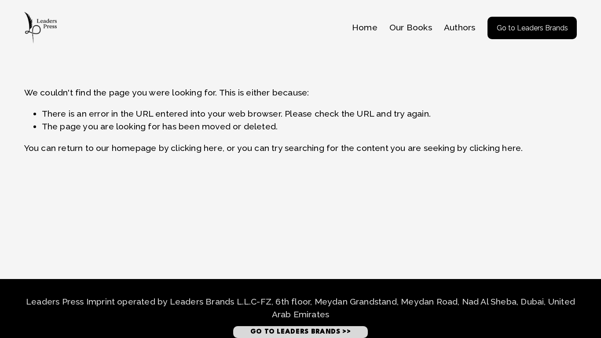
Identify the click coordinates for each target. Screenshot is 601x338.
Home (364, 27)
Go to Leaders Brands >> (300, 332)
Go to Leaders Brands (532, 28)
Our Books (410, 27)
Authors (459, 27)
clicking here (197, 148)
